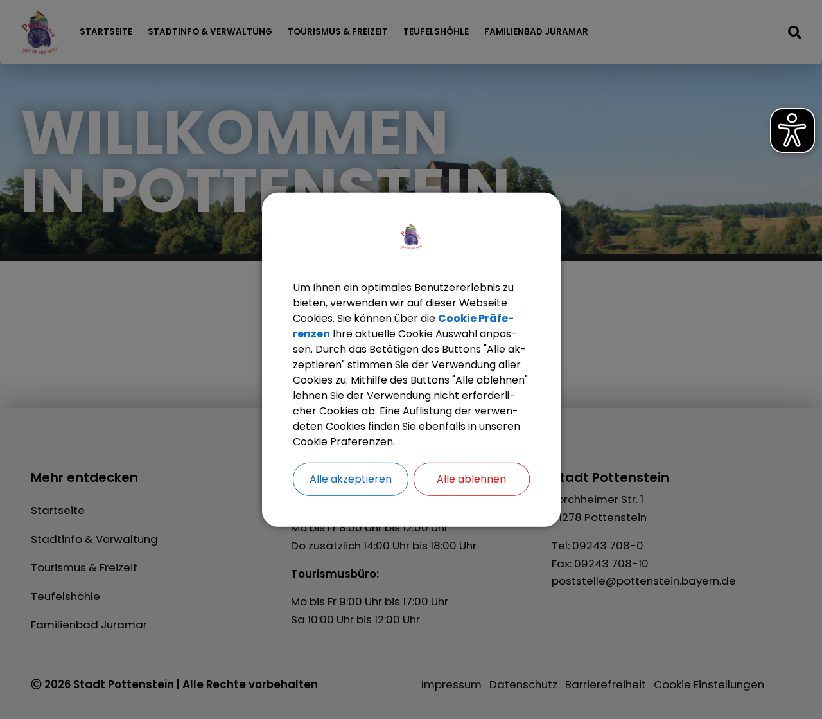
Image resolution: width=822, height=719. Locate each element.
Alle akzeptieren (351, 478)
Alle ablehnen (471, 478)
